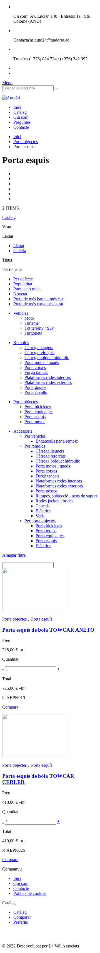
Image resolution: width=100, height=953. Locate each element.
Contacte (21, 127)
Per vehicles (35, 436)
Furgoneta (33, 333)
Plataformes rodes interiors (47, 377)
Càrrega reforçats (39, 352)
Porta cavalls (35, 392)
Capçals (42, 505)
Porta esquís (35, 416)
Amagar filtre (14, 555)
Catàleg (20, 112)
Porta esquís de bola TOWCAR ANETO (48, 630)
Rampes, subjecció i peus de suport (66, 496)
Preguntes (22, 122)
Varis (40, 515)
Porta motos (34, 421)
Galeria (19, 250)
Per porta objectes (40, 520)
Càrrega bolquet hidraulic (46, 357)
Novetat (20, 293)
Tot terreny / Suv (39, 328)
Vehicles (20, 313)
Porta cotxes (35, 367)
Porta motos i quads (41, 362)
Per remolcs (34, 446)
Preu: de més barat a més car (38, 298)
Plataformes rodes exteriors (48, 382)
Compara (10, 707)
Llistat (18, 245)
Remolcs (21, 342)
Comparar (22, 917)
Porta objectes (25, 141)
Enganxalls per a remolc (57, 441)
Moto (29, 318)
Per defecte (23, 279)
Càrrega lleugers (38, 347)
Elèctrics (43, 510)
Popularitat (22, 283)
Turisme (31, 323)
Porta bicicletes (37, 406)
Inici (17, 107)
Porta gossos (35, 387)
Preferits (20, 922)
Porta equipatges (38, 411)
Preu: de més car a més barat (38, 303)
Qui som (20, 117)
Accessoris (22, 431)
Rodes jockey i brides (54, 501)
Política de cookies (29, 893)
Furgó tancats (36, 372)
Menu (7, 82)
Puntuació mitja (27, 288)
